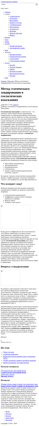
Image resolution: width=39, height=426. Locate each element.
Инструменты (14, 27)
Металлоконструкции (17, 73)
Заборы (12, 69)
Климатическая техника (18, 56)
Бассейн (12, 65)
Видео (8, 411)
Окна (6, 40)
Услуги (7, 63)
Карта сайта (10, 418)
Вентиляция (14, 20)
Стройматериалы (15, 25)
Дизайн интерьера (16, 46)
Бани (6, 50)
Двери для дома (8, 352)
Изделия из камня (16, 71)
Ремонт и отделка (16, 23)
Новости (9, 414)
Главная (7, 12)
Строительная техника (17, 61)
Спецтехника (14, 59)
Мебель (12, 35)
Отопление (13, 18)
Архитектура (14, 29)
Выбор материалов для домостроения (16, 363)
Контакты (9, 420)
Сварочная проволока (10, 354)
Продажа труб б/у (7, 376)
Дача (6, 78)
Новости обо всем (16, 33)
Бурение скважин (16, 67)
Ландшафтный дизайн (17, 48)
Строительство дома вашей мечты (13, 372)
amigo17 (16, 105)
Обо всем (10, 81)
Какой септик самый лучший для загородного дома (19, 386)
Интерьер (13, 31)
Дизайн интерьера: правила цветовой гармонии (19, 360)
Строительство (15, 16)
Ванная (7, 37)
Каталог (8, 416)
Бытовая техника (15, 54)
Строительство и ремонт (9, 2)
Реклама (12, 76)
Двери (7, 42)
